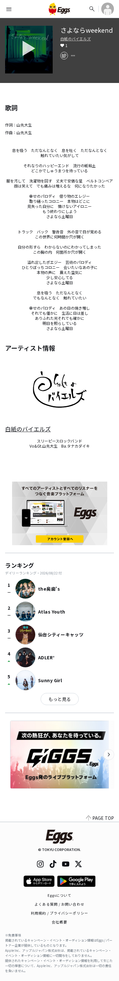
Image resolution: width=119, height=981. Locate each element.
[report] (73, 55)
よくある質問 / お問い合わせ (59, 904)
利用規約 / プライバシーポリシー (59, 913)
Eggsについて (60, 895)
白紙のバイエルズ (75, 38)
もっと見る (60, 699)
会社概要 (59, 921)
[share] (64, 55)
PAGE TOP (103, 818)
